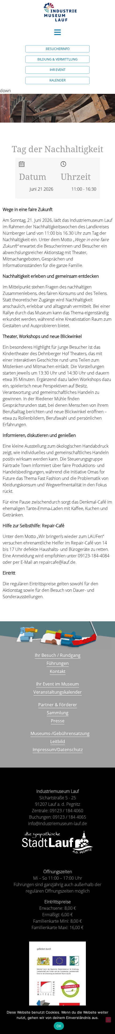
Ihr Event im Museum (57, 684)
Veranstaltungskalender (57, 692)
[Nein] (108, 1019)
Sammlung (57, 713)
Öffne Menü (57, 32)
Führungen (58, 663)
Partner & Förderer (57, 705)
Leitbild (57, 741)
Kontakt (58, 671)
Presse (57, 721)
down (5, 91)
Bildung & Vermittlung (57, 59)
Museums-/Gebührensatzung (60, 733)
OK (59, 1026)
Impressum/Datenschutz (58, 750)
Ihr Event (58, 69)
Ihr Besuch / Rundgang (57, 655)
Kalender (57, 80)
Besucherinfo (58, 49)
